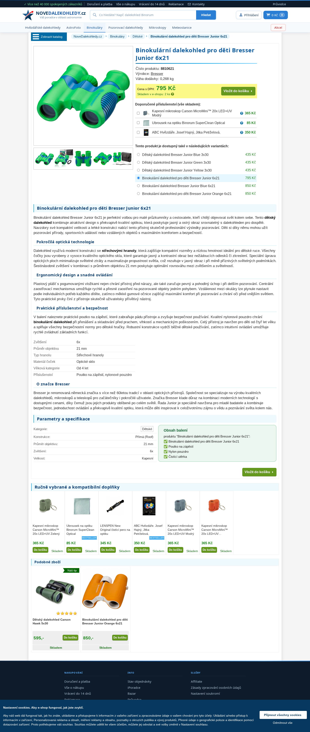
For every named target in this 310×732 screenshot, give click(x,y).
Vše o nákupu (125, 4)
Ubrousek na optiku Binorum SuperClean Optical (188, 123)
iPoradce (134, 687)
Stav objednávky (139, 681)
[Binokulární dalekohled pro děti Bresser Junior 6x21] (44, 158)
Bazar (132, 693)
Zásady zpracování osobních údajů (216, 687)
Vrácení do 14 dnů (152, 4)
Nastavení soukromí (205, 693)
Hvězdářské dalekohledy (43, 27)
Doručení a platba (99, 4)
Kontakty (198, 4)
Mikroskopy (157, 27)
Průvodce (279, 4)
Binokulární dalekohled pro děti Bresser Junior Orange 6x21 (105, 621)
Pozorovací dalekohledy (125, 27)
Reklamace (176, 4)
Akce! (278, 27)
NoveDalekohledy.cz (88, 36)
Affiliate (196, 681)
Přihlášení (251, 15)
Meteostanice (181, 27)
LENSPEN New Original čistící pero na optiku (115, 529)
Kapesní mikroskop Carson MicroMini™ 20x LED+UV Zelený (46, 529)
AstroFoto (73, 27)
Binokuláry (94, 27)
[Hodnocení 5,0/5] (66, 613)
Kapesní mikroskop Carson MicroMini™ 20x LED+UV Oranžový (214, 530)
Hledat (206, 15)
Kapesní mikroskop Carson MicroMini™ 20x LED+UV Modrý (181, 529)
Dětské (138, 36)
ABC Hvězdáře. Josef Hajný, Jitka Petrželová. (186, 132)
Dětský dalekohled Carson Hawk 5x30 (52, 621)
